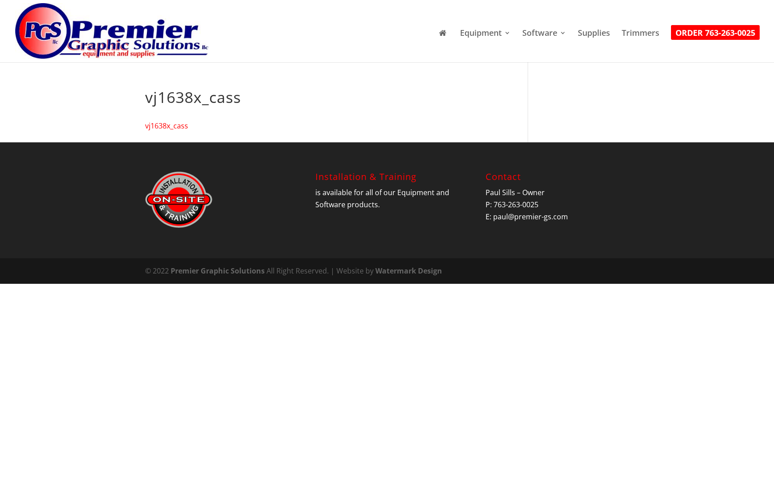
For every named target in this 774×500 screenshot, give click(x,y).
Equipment (481, 34)
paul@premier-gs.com (530, 217)
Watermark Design (408, 271)
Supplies (594, 34)
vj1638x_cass (166, 126)
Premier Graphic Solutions (218, 271)
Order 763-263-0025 (715, 34)
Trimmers (640, 34)
